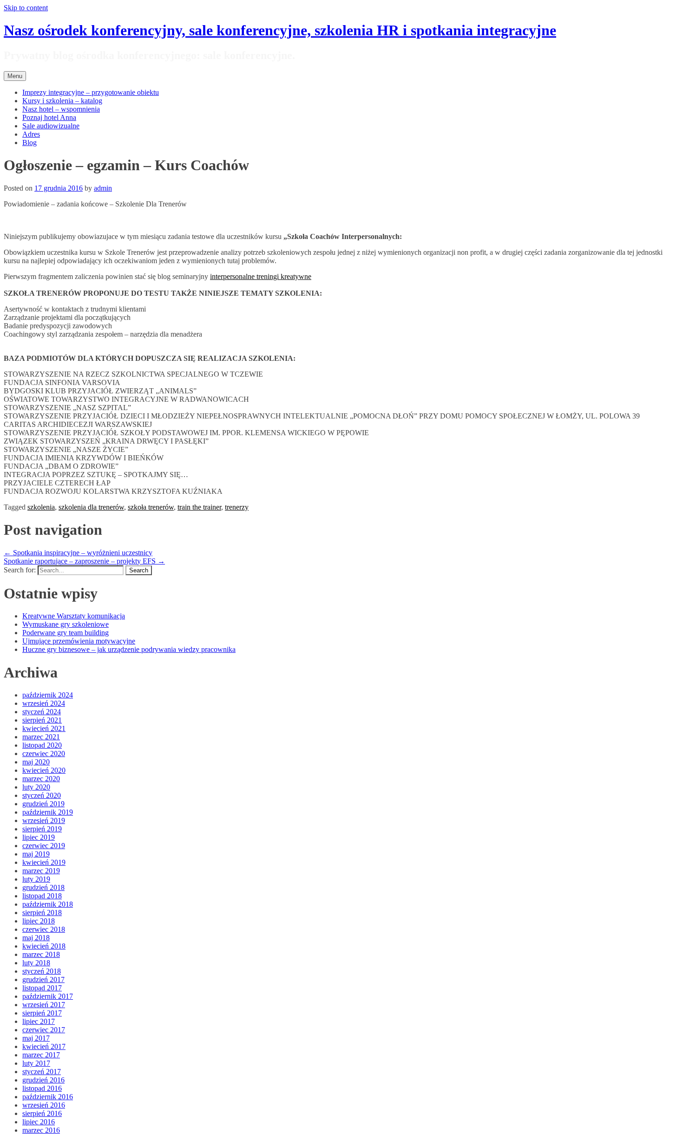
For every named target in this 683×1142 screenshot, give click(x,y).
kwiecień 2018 (44, 946)
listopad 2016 (42, 1088)
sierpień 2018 (42, 912)
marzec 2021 (41, 737)
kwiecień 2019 (44, 862)
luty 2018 (36, 963)
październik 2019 (47, 812)
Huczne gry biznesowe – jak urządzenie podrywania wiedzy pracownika (129, 649)
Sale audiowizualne (50, 126)
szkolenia (41, 507)
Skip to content (26, 8)
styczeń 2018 (41, 971)
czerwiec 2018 (43, 929)
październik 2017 (47, 996)
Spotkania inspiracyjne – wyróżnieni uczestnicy (78, 553)
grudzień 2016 (43, 1080)
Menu (14, 76)
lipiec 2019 (38, 837)
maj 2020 (36, 762)
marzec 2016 (41, 1130)
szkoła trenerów (151, 507)
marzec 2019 (41, 871)
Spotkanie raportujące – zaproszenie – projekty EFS (84, 561)
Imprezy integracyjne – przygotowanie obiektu (90, 92)
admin (103, 188)
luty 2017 (36, 1063)
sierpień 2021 (42, 720)
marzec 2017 (41, 1055)
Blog (29, 142)
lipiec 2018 (38, 921)
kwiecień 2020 (44, 770)
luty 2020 (36, 787)
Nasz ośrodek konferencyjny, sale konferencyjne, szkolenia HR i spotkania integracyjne (280, 30)
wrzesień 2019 (43, 820)
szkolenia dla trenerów (91, 507)
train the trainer (199, 507)
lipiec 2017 (38, 1021)
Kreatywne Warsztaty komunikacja (73, 616)
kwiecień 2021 (44, 728)
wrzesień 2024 (43, 703)
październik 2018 (47, 904)
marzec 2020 (41, 779)
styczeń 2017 (41, 1072)
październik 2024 (47, 695)
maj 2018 (36, 938)
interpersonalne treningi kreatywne (260, 276)
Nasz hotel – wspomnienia (61, 109)
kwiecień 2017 (44, 1046)
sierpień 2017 (42, 1013)
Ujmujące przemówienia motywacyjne (78, 641)
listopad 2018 (42, 896)
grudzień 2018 (43, 887)
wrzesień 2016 (43, 1105)
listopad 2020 (42, 745)
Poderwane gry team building (65, 633)
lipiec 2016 (38, 1122)
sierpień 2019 (42, 829)
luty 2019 (36, 879)
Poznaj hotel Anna (49, 117)
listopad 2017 (42, 988)
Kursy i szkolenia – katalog (62, 101)
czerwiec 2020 (43, 753)
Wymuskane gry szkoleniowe (65, 624)
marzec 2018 (41, 954)
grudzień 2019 (43, 804)
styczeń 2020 (41, 795)
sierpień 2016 (42, 1113)
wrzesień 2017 (43, 1005)
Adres (31, 134)
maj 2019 (36, 854)
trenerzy (237, 507)
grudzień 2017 (43, 979)
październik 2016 (47, 1097)
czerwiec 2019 (43, 846)
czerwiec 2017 (43, 1030)
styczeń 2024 (41, 712)
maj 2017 (36, 1038)
